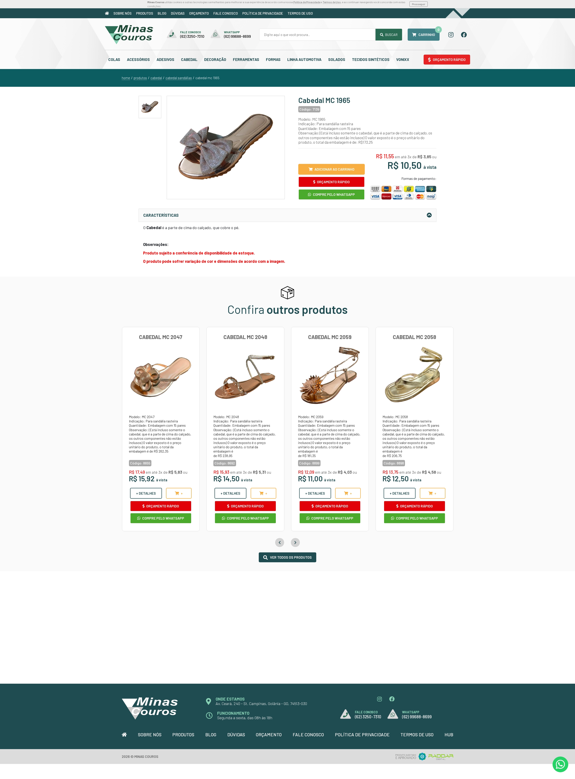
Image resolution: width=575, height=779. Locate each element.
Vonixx (402, 59)
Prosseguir (418, 4)
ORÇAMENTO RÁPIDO (333, 182)
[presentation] (279, 542)
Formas (273, 59)
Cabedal (189, 59)
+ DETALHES (146, 493)
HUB (449, 734)
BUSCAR (391, 35)
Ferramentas (246, 59)
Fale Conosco (225, 13)
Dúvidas (178, 13)
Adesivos (165, 59)
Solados (336, 59)
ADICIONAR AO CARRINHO (334, 169)
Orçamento (199, 13)
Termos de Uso (332, 2)
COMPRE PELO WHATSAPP (333, 194)
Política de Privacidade (306, 2)
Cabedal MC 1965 (207, 78)
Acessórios (138, 59)
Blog (162, 13)
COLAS (114, 59)
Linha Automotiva (304, 59)
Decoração (215, 59)
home (126, 78)
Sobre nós (122, 13)
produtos (140, 78)
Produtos (144, 13)
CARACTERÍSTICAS (161, 215)
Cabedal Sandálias (179, 78)
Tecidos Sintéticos (370, 59)
